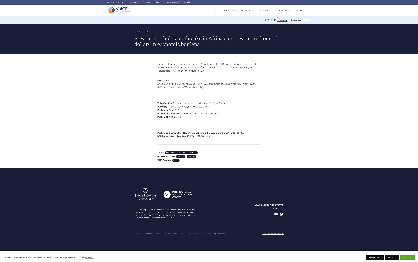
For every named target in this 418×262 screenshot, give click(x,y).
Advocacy (265, 10)
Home (217, 10)
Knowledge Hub (249, 10)
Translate (282, 20)
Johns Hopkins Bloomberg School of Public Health (170, 2)
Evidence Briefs (230, 10)
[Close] (415, 254)
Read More (89, 258)
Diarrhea (191, 157)
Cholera (180, 157)
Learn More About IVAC (269, 205)
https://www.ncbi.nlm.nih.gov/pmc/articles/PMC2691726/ (213, 133)
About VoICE (302, 10)
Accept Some (375, 258)
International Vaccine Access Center (134, 2)
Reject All (392, 258)
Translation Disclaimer (273, 233)
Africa (175, 160)
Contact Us (277, 208)
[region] (209, 257)
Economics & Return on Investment (181, 153)
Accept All (407, 258)
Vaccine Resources (283, 10)
